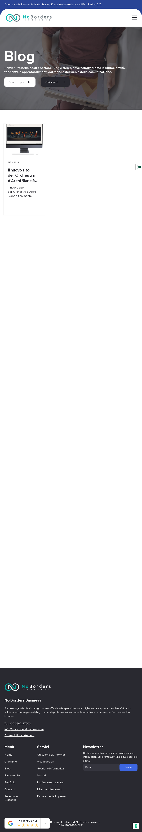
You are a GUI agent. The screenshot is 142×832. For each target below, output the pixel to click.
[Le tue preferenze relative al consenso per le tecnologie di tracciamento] (136, 826)
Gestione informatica (50, 768)
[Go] (45, 823)
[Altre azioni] (40, 162)
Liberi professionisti (49, 789)
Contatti (10, 789)
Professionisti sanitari (50, 782)
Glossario (11, 799)
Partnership (12, 775)
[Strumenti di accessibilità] (138, 167)
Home (8, 754)
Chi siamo (11, 761)
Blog (8, 768)
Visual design (45, 761)
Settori (41, 775)
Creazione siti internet (51, 754)
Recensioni (11, 796)
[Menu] (135, 17)
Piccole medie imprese (51, 796)
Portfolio (10, 782)
